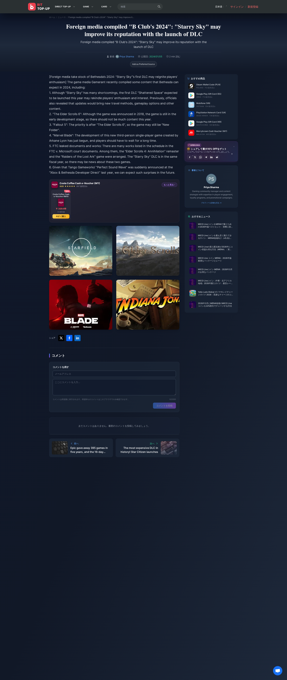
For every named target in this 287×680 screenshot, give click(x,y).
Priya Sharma (211, 187)
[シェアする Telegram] (206, 157)
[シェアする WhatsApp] (200, 157)
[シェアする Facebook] (189, 157)
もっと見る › (169, 184)
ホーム (52, 17)
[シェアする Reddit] (217, 157)
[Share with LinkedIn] (77, 338)
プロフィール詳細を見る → (211, 203)
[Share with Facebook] (69, 338)
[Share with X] (61, 338)
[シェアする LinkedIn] (211, 157)
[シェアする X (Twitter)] (195, 157)
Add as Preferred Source (143, 64)
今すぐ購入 (61, 216)
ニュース (62, 17)
